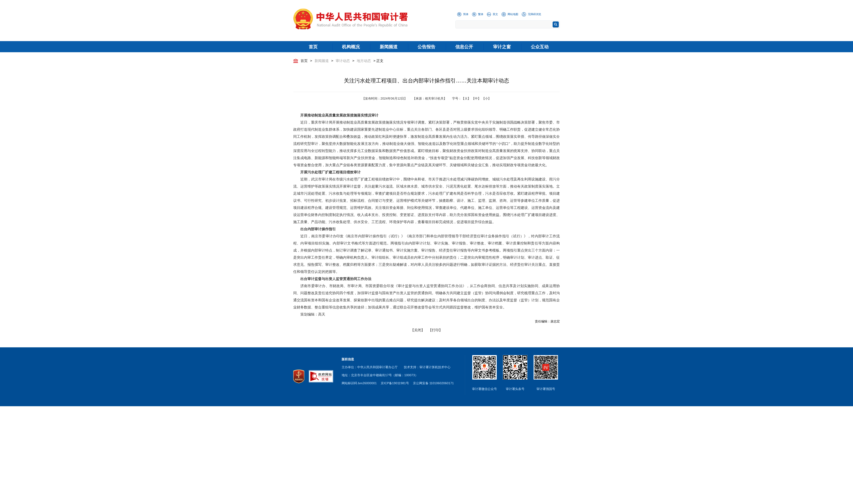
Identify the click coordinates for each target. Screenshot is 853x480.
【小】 (486, 98)
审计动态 (343, 61)
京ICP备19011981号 (395, 383)
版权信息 (348, 359)
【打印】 (435, 330)
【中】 (476, 98)
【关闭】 (418, 330)
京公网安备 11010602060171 (433, 383)
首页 (304, 61)
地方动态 (364, 61)
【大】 (466, 98)
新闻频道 (322, 61)
